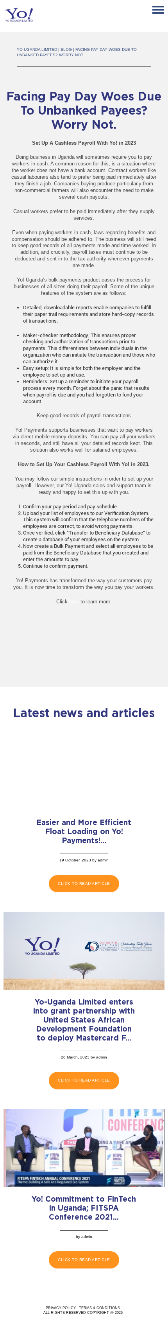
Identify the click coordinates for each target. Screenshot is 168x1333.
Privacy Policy (61, 1308)
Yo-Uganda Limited (37, 49)
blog (66, 49)
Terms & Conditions (99, 1308)
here (74, 602)
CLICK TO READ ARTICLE (84, 883)
